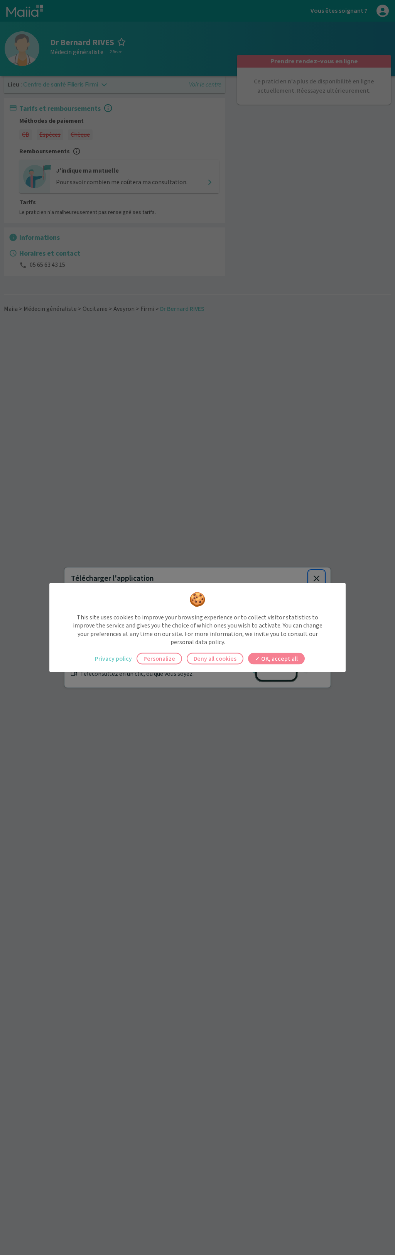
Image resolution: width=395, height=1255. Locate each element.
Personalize (159, 658)
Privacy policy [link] (113, 658)
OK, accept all (279, 658)
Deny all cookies (215, 658)
